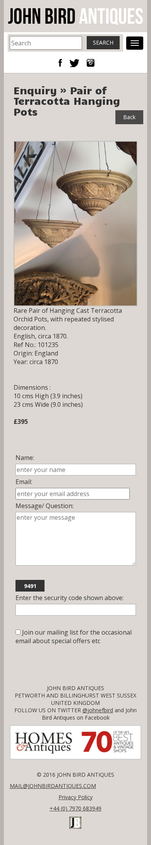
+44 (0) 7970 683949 (75, 808)
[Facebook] (63, 62)
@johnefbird (97, 710)
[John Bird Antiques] (75, 15)
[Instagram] (90, 62)
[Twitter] (77, 62)
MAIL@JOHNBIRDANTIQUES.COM (53, 785)
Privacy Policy (75, 797)
